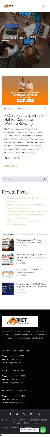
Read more (11, 165)
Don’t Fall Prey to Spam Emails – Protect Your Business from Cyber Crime (31, 257)
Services (33, 420)
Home (4, 420)
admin (9, 109)
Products (44, 420)
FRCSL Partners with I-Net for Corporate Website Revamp (23, 119)
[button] (45, 109)
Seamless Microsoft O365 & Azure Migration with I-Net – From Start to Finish (31, 287)
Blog (37, 423)
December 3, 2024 (23, 109)
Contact (17, 423)
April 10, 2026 (21, 246)
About (13, 420)
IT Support (28, 423)
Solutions (22, 420)
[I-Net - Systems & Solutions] (10, 6)
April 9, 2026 (21, 263)
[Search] (45, 179)
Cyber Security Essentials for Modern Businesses (27, 211)
